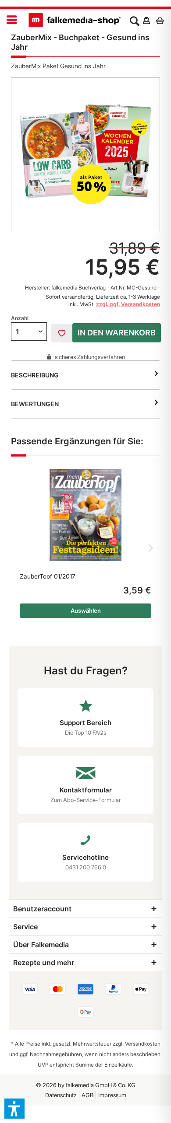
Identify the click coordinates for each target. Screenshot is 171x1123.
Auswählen (86, 610)
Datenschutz (61, 1095)
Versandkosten (142, 1043)
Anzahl (19, 318)
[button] (14, 1109)
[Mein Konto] (146, 20)
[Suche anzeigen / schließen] (134, 20)
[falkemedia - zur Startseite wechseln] (74, 20)
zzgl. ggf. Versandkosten (128, 304)
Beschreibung (35, 375)
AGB (87, 1095)
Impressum (112, 1095)
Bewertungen (35, 404)
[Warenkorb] (162, 20)
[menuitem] (12, 20)
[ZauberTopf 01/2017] (85, 515)
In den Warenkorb (117, 332)
